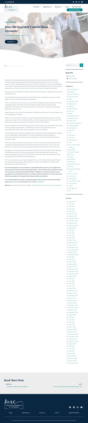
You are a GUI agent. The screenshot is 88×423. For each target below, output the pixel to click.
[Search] (81, 65)
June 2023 (71, 281)
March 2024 (72, 262)
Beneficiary (71, 92)
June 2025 (71, 233)
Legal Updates (72, 140)
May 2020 (71, 351)
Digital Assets (72, 104)
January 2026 (72, 216)
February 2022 (72, 300)
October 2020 (72, 339)
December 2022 (73, 295)
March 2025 (72, 240)
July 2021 (71, 317)
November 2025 (73, 221)
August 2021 (72, 315)
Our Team (36, 7)
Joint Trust (71, 137)
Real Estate (71, 159)
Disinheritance (72, 109)
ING (69, 133)
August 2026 (72, 201)
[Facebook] (73, 2)
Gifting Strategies (73, 125)
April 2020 (71, 353)
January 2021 (72, 332)
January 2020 (72, 360)
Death (70, 99)
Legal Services (47, 7)
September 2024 (73, 254)
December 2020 (73, 334)
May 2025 (71, 235)
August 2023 (72, 276)
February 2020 (72, 358)
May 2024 (71, 257)
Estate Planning (10, 22)
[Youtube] (82, 2)
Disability (71, 106)
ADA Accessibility (48, 420)
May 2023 (71, 283)
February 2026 (72, 213)
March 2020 (72, 356)
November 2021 (73, 307)
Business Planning (73, 94)
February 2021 (72, 329)
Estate (70, 113)
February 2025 (72, 242)
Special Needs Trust (74, 164)
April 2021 (71, 324)
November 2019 (73, 363)
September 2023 (73, 274)
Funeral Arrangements (75, 123)
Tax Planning (72, 176)
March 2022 (72, 298)
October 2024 (72, 252)
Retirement (71, 162)
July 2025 (71, 230)
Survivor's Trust (73, 174)
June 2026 (71, 206)
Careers (67, 7)
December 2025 (73, 218)
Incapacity (71, 130)
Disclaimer (42, 420)
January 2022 (72, 303)
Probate (70, 157)
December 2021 (73, 305)
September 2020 (73, 341)
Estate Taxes (72, 121)
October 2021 (72, 310)
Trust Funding (72, 183)
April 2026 (71, 211)
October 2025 (72, 223)
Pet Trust (71, 154)
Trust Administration (74, 181)
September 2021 (73, 312)
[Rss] (79, 2)
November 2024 (73, 250)
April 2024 (71, 259)
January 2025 (72, 245)
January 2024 (72, 266)
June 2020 (71, 348)
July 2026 (71, 204)
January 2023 (72, 293)
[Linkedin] (76, 2)
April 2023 (71, 286)
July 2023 (71, 279)
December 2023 (73, 269)
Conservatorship (73, 96)
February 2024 (72, 264)
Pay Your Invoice (76, 7)
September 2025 (73, 226)
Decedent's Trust (73, 101)
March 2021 (72, 327)
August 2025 (72, 228)
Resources (58, 7)
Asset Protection (73, 89)
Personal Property (73, 152)
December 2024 (73, 247)
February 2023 (72, 291)
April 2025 (71, 238)
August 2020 (72, 344)
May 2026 (71, 209)
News (70, 142)
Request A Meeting (74, 10)
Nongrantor (71, 149)
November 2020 (73, 336)
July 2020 (71, 346)
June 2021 (71, 320)
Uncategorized (72, 188)
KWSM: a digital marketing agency (69, 420)
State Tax (71, 166)
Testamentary (72, 178)
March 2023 (72, 288)
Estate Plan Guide (73, 116)
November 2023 (73, 271)
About (10, 412)
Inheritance (71, 135)
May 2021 (71, 322)
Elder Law (71, 111)
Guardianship (72, 128)
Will (69, 190)
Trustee (70, 186)
